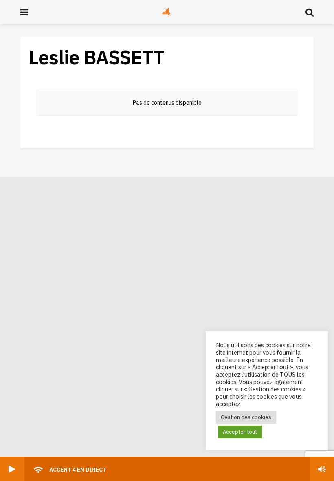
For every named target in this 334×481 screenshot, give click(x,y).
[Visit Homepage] (167, 12)
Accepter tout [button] (240, 431)
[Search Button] (309, 12)
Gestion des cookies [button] (246, 417)
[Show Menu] (24, 12)
